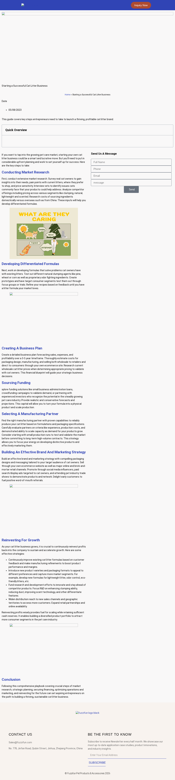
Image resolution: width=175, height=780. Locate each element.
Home (67, 94)
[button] (83, 5)
